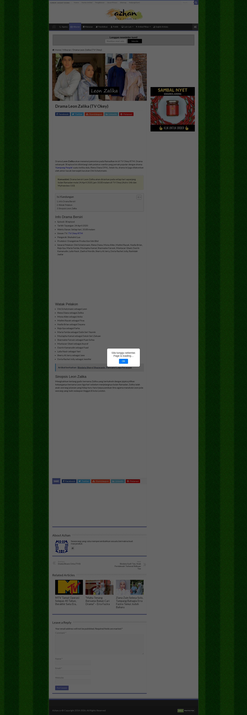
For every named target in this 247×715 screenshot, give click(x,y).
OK (123, 361)
